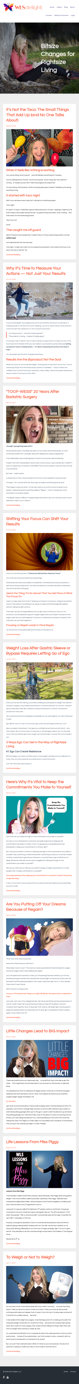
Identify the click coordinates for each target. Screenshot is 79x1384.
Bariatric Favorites (61, 15)
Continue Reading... (13, 254)
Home (52, 7)
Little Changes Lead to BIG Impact (37, 1031)
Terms (65, 1371)
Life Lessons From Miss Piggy (32, 1142)
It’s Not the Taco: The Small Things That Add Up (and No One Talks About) (37, 114)
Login (73, 15)
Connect (48, 15)
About (72, 7)
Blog (66, 7)
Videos (59, 7)
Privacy (73, 1371)
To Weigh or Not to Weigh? (30, 1257)
